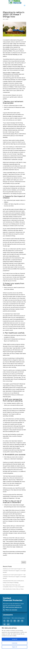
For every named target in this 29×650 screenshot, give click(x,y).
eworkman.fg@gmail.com (15, 607)
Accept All (14, 639)
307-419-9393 (13, 609)
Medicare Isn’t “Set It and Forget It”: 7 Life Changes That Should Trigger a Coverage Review (14, 570)
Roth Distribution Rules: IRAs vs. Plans (13, 589)
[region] (14, 638)
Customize (14, 643)
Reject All (14, 647)
